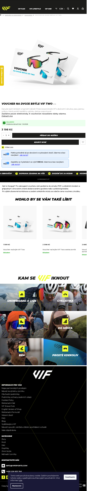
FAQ (3, 418)
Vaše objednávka (9, 430)
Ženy (4, 439)
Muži (4, 442)
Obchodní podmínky (11, 394)
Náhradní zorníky (9, 454)
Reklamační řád (8, 403)
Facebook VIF (3, 477)
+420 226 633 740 (14, 471)
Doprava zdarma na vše (24, 173)
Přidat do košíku (49, 135)
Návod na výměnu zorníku (13, 391)
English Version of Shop (11, 409)
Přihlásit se (78, 8)
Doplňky (5, 448)
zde (20, 480)
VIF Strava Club (8, 406)
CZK (61, 9)
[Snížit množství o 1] (3, 135)
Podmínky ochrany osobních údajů (17, 397)
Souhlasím (70, 477)
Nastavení (16, 486)
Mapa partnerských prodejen (14, 388)
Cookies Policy (8, 400)
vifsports (7, 477)
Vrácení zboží (7, 415)
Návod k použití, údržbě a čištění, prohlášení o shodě (24, 427)
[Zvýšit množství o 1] (9, 135)
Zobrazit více (7, 116)
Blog (4, 421)
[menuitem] (21, 9)
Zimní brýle (6, 451)
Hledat (68, 8)
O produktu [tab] (43, 179)
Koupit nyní (40, 142)
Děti (3, 445)
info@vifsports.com (16, 466)
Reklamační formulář (11, 412)
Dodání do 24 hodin (54, 173)
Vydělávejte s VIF (9, 424)
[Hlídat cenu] (7, 147)
